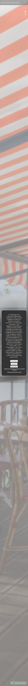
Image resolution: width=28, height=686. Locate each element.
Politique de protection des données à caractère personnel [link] (14, 369)
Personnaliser (14, 366)
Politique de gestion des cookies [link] (14, 372)
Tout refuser (14, 363)
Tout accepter (14, 361)
